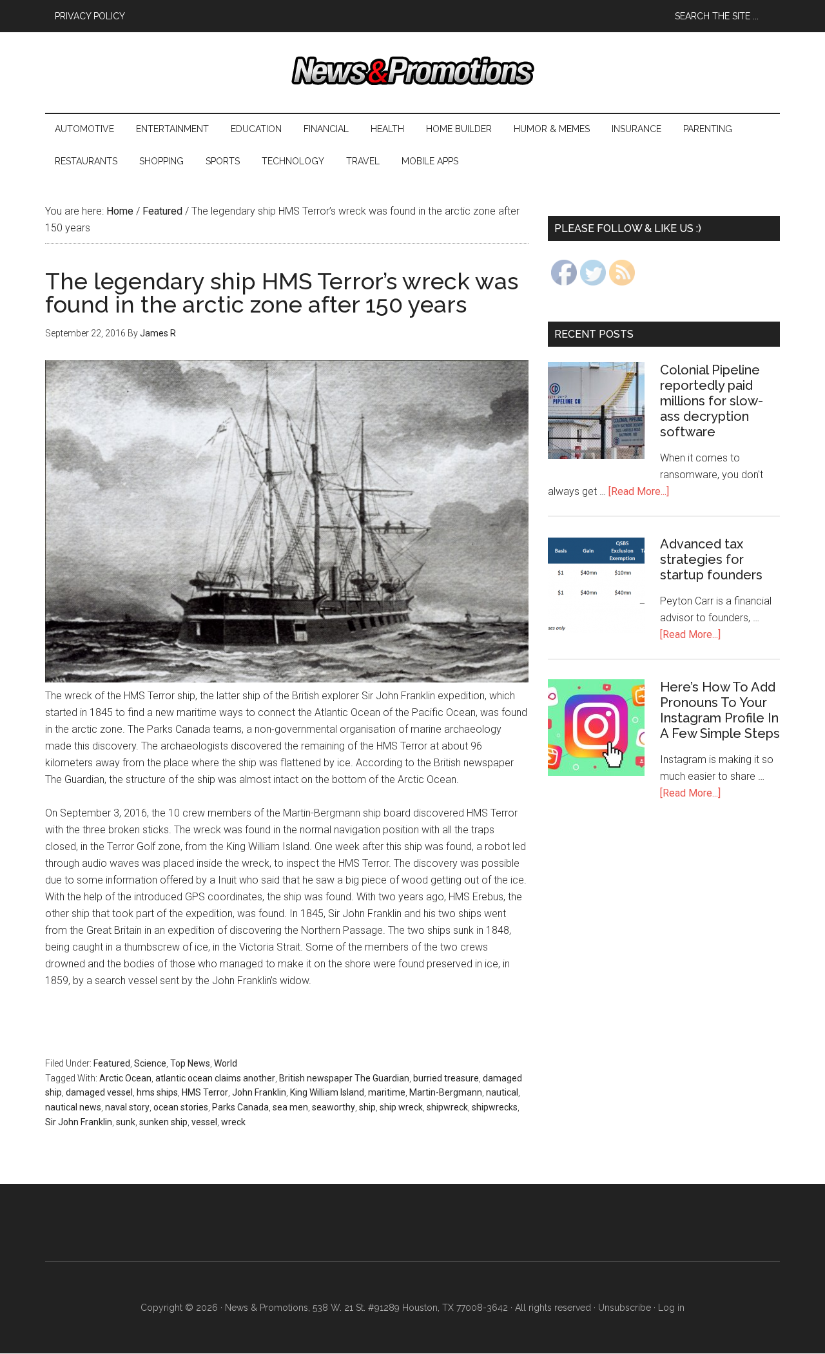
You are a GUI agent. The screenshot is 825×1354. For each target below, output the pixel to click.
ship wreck (401, 1107)
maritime (386, 1092)
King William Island (327, 1092)
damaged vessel (99, 1092)
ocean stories (180, 1107)
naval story (127, 1107)
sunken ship (163, 1122)
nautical (502, 1092)
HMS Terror (205, 1092)
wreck (233, 1122)
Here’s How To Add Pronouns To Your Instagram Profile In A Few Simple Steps (720, 710)
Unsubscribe (624, 1307)
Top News (190, 1063)
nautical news (73, 1107)
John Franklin (259, 1092)
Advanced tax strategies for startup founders (711, 559)
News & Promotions (412, 71)
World (225, 1063)
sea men (290, 1107)
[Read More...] (638, 491)
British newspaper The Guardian (344, 1078)
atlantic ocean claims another (215, 1078)
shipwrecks (495, 1107)
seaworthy (333, 1107)
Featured (111, 1063)
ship (367, 1107)
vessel (204, 1122)
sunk (125, 1122)
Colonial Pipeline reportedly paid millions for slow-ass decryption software (711, 401)
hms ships (157, 1092)
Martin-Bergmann (445, 1092)
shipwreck (447, 1107)
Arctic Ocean (125, 1078)
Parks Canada (240, 1107)
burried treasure (446, 1078)
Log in (671, 1307)
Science (150, 1063)
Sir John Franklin (78, 1122)
